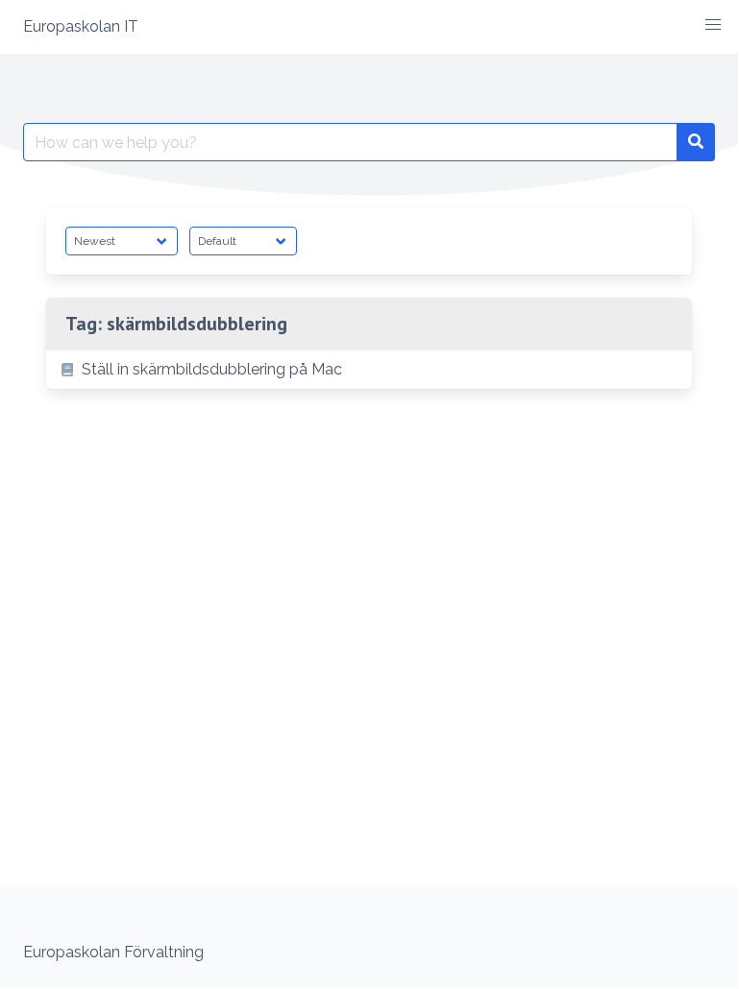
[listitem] (369, 369)
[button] (713, 25)
